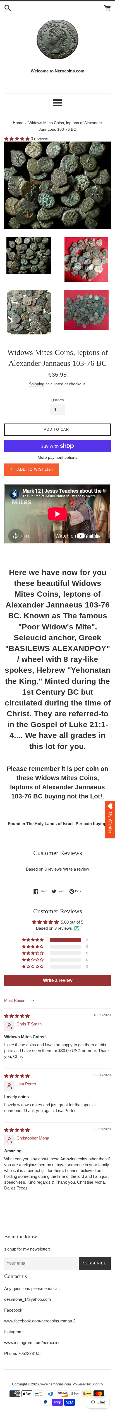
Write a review (76, 869)
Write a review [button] (57, 980)
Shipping (36, 384)
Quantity (57, 400)
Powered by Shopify (88, 1384)
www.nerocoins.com (55, 1384)
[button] (17, 138)
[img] (17, 1016)
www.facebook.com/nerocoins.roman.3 (39, 1321)
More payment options (57, 457)
